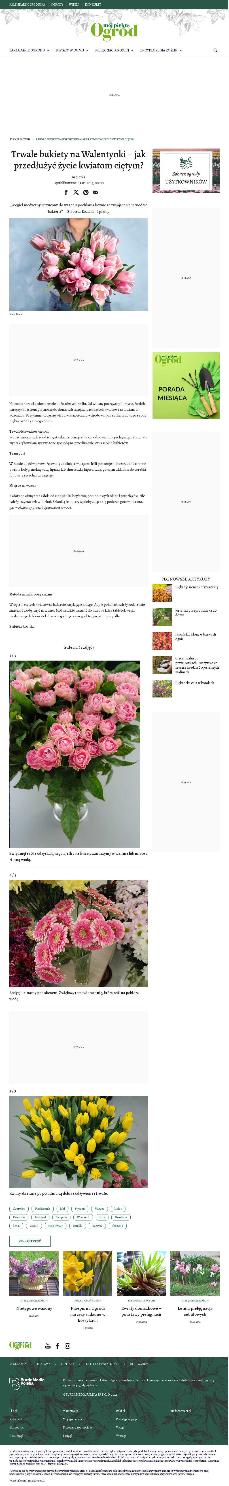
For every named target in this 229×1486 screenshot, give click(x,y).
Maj (62, 1209)
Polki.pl (120, 1411)
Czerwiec (19, 1209)
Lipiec (118, 1209)
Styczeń (80, 1209)
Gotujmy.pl (16, 1436)
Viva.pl (120, 1427)
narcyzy (97, 1226)
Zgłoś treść (30, 1241)
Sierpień (61, 1217)
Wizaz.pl (121, 1436)
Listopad (40, 1217)
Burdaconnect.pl (180, 1411)
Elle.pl (13, 1411)
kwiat (16, 1226)
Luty (102, 1217)
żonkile (77, 1226)
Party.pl (67, 1436)
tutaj (41, 1480)
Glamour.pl (16, 1427)
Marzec (99, 1209)
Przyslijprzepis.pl (126, 1419)
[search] (216, 50)
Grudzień (121, 1217)
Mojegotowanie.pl (74, 1419)
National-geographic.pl (77, 1427)
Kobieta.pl (15, 1419)
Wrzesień (83, 1217)
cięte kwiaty (55, 1226)
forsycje (117, 1226)
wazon (34, 1226)
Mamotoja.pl (70, 1411)
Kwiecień (19, 1217)
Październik (42, 1209)
